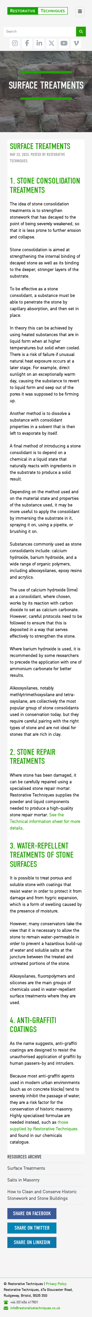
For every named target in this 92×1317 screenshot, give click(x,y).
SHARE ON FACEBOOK (32, 1213)
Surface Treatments (26, 1168)
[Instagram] (15, 43)
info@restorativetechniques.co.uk (35, 1308)
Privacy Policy (56, 1284)
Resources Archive (24, 1157)
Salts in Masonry (23, 1180)
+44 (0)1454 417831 (24, 1302)
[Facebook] (27, 43)
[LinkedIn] (39, 43)
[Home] (37, 11)
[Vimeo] (76, 43)
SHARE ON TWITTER (32, 1228)
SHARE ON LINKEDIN (32, 1242)
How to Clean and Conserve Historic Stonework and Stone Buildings (42, 1195)
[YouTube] (64, 43)
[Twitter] (51, 43)
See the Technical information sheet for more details (45, 821)
